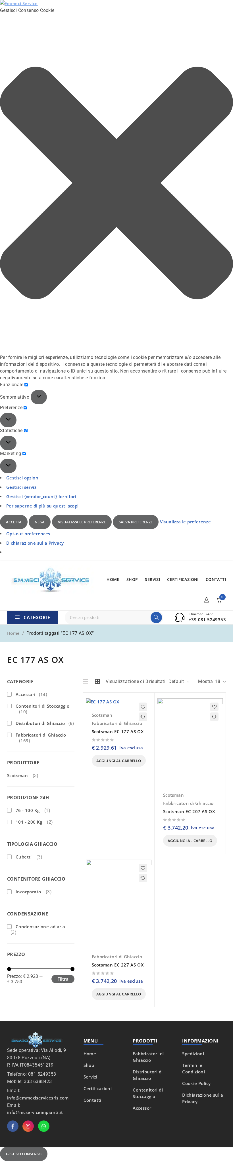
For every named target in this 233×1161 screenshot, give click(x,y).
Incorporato (28, 891)
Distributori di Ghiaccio (45, 723)
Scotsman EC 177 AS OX (118, 731)
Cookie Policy (196, 1083)
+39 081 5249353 (207, 619)
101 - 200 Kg (29, 822)
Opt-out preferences (28, 533)
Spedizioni (193, 1053)
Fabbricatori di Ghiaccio (41, 737)
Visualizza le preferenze (82, 522)
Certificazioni (98, 1088)
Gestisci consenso (23, 1153)
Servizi (90, 1077)
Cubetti (24, 857)
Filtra (62, 979)
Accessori (31, 694)
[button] (116, 184)
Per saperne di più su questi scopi (42, 506)
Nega (40, 522)
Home (13, 633)
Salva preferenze (136, 522)
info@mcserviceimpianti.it (35, 1112)
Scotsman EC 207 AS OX (189, 811)
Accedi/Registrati (206, 600)
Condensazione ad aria (40, 926)
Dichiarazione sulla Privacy (35, 543)
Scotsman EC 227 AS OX (118, 965)
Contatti (92, 1100)
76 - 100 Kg (27, 810)
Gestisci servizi (22, 487)
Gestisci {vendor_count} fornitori (41, 496)
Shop (89, 1065)
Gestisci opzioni (22, 478)
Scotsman (17, 775)
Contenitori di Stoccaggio (42, 708)
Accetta (14, 522)
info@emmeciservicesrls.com (37, 1098)
